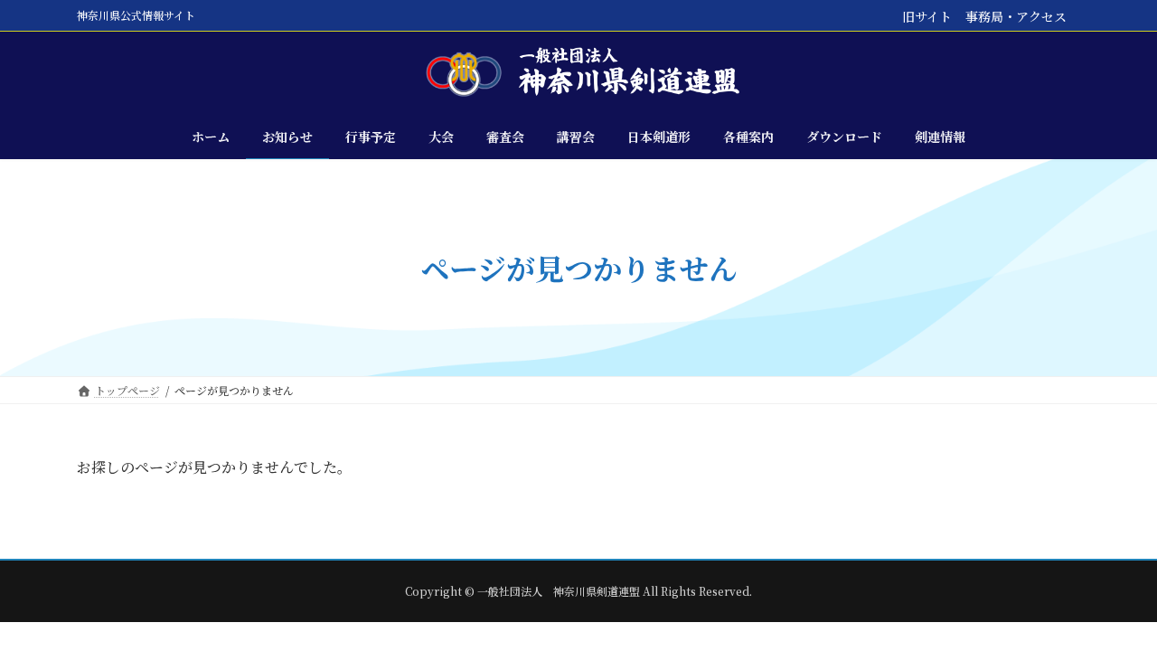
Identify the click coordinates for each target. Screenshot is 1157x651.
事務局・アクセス (1016, 16)
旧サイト (927, 16)
